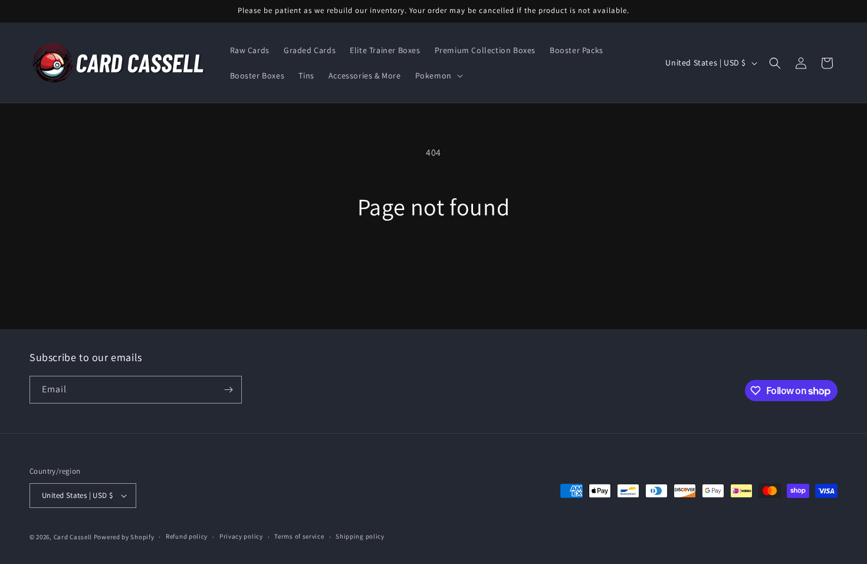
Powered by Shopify (124, 537)
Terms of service (299, 536)
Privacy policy (241, 536)
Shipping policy (360, 536)
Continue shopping (434, 264)
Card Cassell (73, 537)
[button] (438, 75)
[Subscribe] (228, 390)
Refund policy (187, 536)
